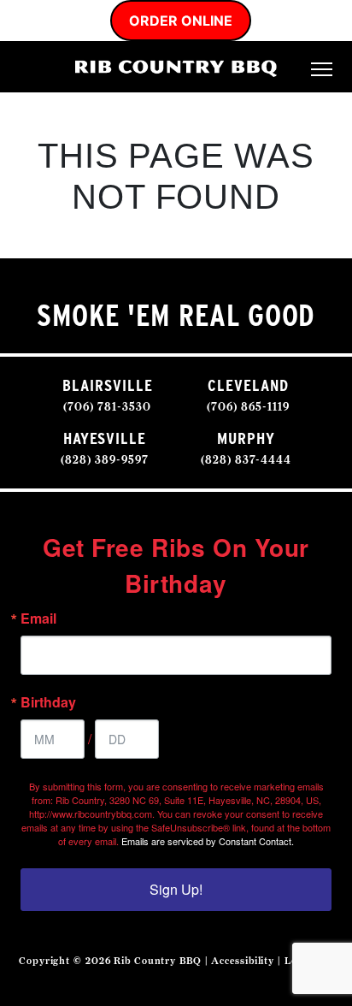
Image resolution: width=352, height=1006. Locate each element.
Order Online (180, 20)
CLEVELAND (248, 385)
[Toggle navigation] (321, 67)
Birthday (48, 702)
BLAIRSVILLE (107, 385)
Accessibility (242, 961)
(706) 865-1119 (248, 406)
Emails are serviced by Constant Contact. (207, 841)
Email (38, 618)
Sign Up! (176, 889)
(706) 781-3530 (107, 406)
